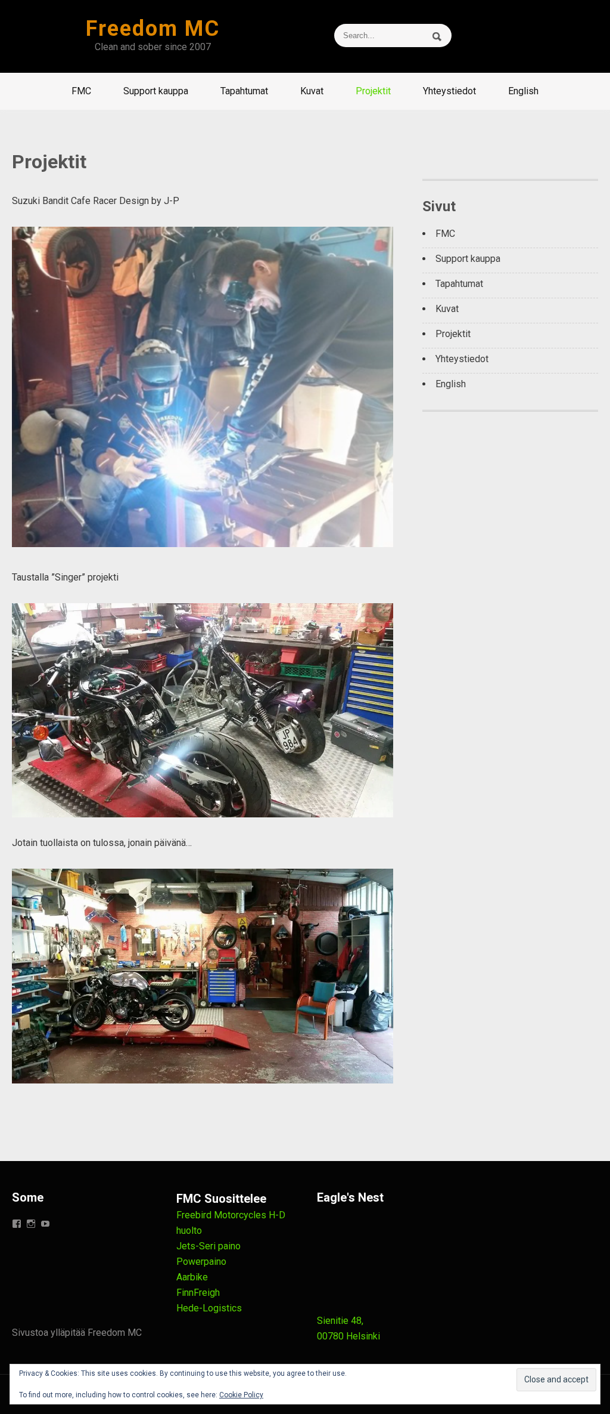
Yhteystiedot (449, 91)
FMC (81, 91)
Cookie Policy (241, 1395)
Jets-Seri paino (208, 1246)
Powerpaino (201, 1261)
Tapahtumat (244, 91)
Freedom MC (153, 28)
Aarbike (192, 1277)
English (523, 91)
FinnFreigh (198, 1292)
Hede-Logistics (209, 1308)
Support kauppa (155, 91)
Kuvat (311, 91)
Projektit (373, 91)
